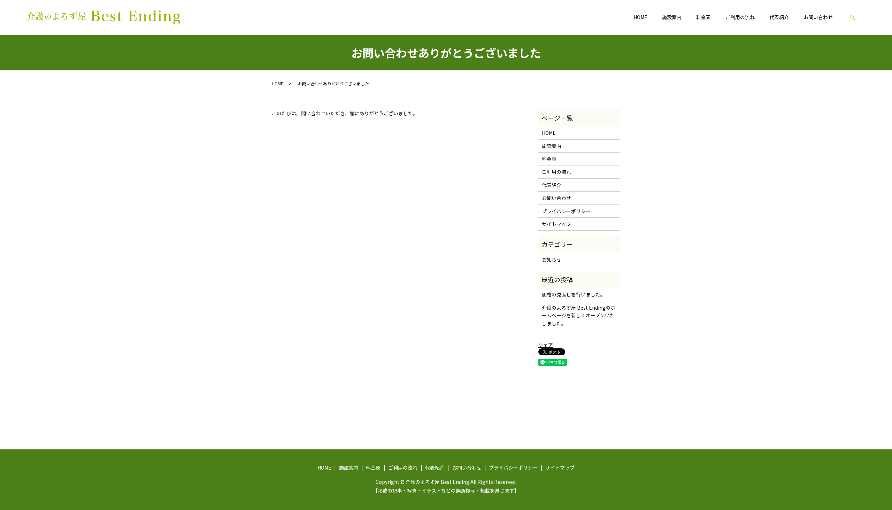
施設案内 (672, 17)
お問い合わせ (818, 17)
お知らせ (551, 259)
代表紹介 (779, 17)
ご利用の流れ (740, 17)
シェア (545, 344)
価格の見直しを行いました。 (573, 294)
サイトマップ (556, 224)
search (852, 17)
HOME (640, 17)
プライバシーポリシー (566, 211)
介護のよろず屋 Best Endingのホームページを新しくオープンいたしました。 (578, 315)
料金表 (703, 17)
